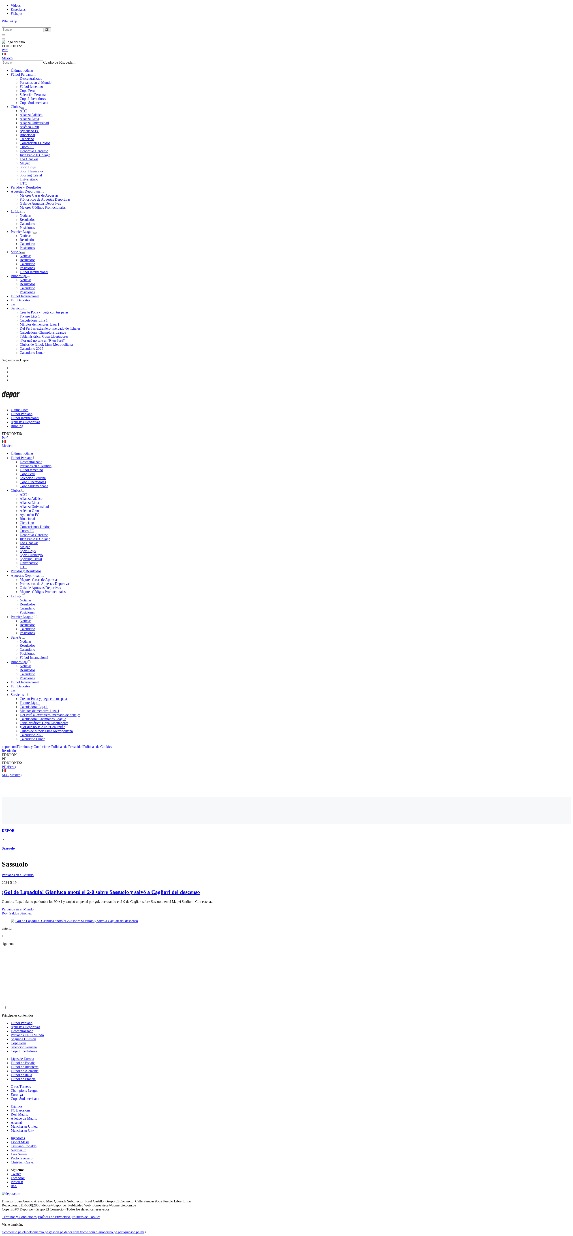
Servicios (17, 308)
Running (17, 426)
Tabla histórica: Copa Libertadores (44, 336)
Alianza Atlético (31, 115)
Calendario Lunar (32, 352)
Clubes (16, 107)
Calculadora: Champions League (43, 332)
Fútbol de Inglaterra (24, 1067)
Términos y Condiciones (34, 747)
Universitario (29, 179)
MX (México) (11, 775)
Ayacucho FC (29, 131)
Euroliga (17, 1095)
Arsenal (16, 1122)
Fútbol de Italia (21, 1075)
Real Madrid (19, 1114)
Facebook (18, 1178)
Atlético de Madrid (24, 1118)
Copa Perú (27, 90)
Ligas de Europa (22, 1059)
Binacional (27, 135)
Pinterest (17, 1182)
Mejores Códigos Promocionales (43, 207)
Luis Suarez (19, 1154)
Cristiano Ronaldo (23, 1146)
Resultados (27, 219)
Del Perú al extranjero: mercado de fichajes (50, 328)
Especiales (18, 9)
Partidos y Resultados (26, 187)
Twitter (16, 1174)
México (7, 58)
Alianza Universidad (34, 123)
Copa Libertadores (33, 99)
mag (143, 1232)
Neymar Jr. (18, 1150)
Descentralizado (31, 78)
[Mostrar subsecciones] (34, 75)
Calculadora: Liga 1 (34, 320)
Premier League (22, 232)
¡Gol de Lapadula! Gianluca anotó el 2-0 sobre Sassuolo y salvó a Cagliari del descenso (101, 892)
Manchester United (24, 1126)
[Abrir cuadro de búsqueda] (3, 26)
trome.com (87, 1232)
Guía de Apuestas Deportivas (40, 203)
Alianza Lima (29, 119)
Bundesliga (19, 276)
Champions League (24, 1090)
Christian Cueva (22, 1162)
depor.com (9, 747)
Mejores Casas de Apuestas (39, 195)
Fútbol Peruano (21, 74)
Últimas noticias (22, 70)
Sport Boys (28, 167)
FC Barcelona (20, 1110)
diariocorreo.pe (106, 1232)
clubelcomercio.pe (35, 1232)
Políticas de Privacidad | (55, 1217)
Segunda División (23, 1039)
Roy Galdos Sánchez (17, 913)
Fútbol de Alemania (24, 1071)
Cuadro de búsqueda (57, 62)
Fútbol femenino (31, 86)
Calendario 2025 (31, 348)
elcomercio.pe (11, 1232)
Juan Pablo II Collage (35, 155)
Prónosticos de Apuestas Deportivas (45, 199)
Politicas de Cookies (97, 747)
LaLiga (16, 211)
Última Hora (19, 410)
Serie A (16, 252)
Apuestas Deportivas (25, 191)
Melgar (25, 163)
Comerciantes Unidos (35, 143)
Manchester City (22, 1130)
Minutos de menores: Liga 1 (39, 324)
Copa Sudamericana (34, 103)
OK (47, 29)
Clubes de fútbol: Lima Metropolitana (46, 344)
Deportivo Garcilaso (34, 151)
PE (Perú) (9, 767)
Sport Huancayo (31, 171)
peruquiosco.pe (128, 1232)
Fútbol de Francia (23, 1079)
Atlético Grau (29, 127)
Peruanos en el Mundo (35, 82)
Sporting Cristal (31, 175)
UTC (23, 183)
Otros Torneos (21, 1086)
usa (13, 304)
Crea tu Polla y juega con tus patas (44, 312)
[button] (286, 759)
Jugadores (18, 1138)
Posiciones (27, 228)
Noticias (25, 215)
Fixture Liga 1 (30, 316)
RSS (14, 1186)
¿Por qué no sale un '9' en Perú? (42, 340)
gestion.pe (56, 1232)
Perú (5, 50)
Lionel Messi (20, 1142)
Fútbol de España (23, 1063)
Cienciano (27, 139)
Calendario (27, 223)
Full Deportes (20, 300)
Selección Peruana (33, 95)
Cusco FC (27, 147)
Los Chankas (29, 159)
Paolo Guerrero (21, 1158)
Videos (16, 5)
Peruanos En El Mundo (27, 1035)
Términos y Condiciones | (20, 1217)
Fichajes (16, 13)
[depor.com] (11, 402)
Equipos (16, 1106)
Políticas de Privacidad (67, 747)
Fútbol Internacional (34, 272)
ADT (23, 111)
